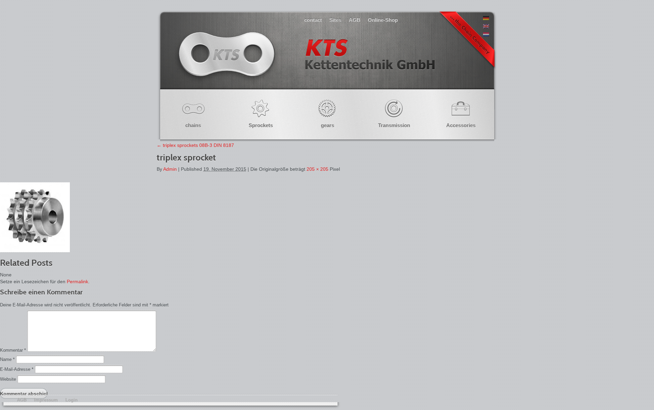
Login (71, 400)
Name (7, 359)
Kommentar (13, 350)
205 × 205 (317, 169)
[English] (486, 26)
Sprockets (261, 125)
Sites (335, 20)
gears (327, 125)
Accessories (461, 125)
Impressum (46, 400)
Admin (170, 169)
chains (193, 125)
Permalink (77, 281)
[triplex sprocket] (35, 250)
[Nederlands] (486, 34)
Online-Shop (383, 20)
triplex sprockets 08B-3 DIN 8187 (195, 145)
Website (8, 379)
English (306, 61)
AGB (354, 20)
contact (313, 20)
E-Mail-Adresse (16, 369)
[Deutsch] (486, 18)
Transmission (394, 125)
